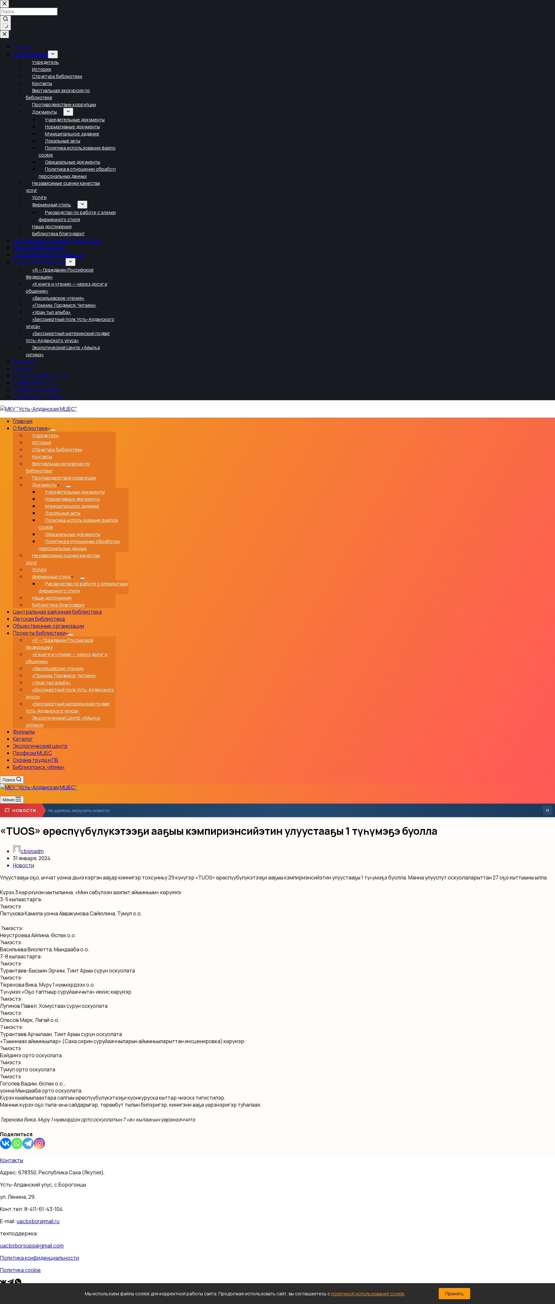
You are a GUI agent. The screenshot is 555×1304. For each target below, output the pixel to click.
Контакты (42, 456)
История (41, 442)
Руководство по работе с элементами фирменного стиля (83, 587)
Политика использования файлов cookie (78, 523)
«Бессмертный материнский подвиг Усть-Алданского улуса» (68, 707)
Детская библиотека (39, 618)
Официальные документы (72, 534)
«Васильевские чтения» (58, 668)
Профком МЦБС (32, 752)
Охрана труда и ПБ (35, 760)
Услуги (39, 569)
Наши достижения (52, 598)
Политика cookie (20, 1270)
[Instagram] (39, 1143)
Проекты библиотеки (39, 632)
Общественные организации (48, 625)
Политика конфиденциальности (39, 1257)
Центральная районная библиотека (57, 611)
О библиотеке (30, 428)
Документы (44, 485)
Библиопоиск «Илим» (39, 767)
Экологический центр (40, 745)
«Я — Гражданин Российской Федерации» (59, 643)
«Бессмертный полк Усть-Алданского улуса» (70, 693)
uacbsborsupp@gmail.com (32, 1245)
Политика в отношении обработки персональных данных (79, 544)
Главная (22, 421)
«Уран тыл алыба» (51, 682)
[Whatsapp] (16, 1143)
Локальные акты (62, 513)
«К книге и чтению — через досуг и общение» (66, 657)
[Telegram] (28, 1143)
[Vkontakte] (5, 1143)
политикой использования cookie (367, 1294)
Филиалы (24, 731)
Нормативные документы (72, 499)
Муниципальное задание (72, 506)
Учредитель (45, 435)
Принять (454, 1294)
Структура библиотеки (57, 449)
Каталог (23, 738)
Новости (23, 865)
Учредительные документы (75, 492)
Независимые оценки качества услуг (63, 559)
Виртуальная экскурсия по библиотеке (58, 467)
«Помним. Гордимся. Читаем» (64, 675)
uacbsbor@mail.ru (38, 1221)
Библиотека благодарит (58, 605)
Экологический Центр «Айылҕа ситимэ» (63, 721)
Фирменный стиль (51, 577)
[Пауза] (547, 810)
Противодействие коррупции (64, 478)
